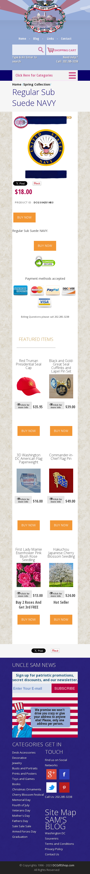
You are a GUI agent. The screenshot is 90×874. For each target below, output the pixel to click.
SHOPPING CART (65, 50)
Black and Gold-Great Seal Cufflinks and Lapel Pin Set (61, 366)
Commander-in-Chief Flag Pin (61, 457)
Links (50, 38)
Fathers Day (20, 821)
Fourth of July (20, 805)
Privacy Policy (54, 849)
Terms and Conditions (59, 844)
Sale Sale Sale (21, 826)
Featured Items (36, 339)
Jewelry (17, 763)
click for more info (23, 406)
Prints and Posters (24, 773)
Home (23, 38)
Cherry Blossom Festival (28, 795)
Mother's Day (21, 816)
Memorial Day (21, 800)
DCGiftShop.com (63, 865)
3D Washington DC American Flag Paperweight (28, 458)
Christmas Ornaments (26, 789)
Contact (66, 38)
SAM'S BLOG (56, 823)
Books (16, 784)
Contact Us (52, 854)
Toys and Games (23, 779)
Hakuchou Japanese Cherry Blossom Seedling (61, 553)
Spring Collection (36, 84)
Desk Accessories (24, 752)
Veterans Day (21, 810)
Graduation (20, 837)
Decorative (19, 758)
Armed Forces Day (24, 831)
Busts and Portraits (25, 768)
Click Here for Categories (34, 75)
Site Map (60, 812)
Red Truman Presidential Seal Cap (28, 364)
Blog (36, 38)
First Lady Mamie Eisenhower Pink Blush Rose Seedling (28, 554)
